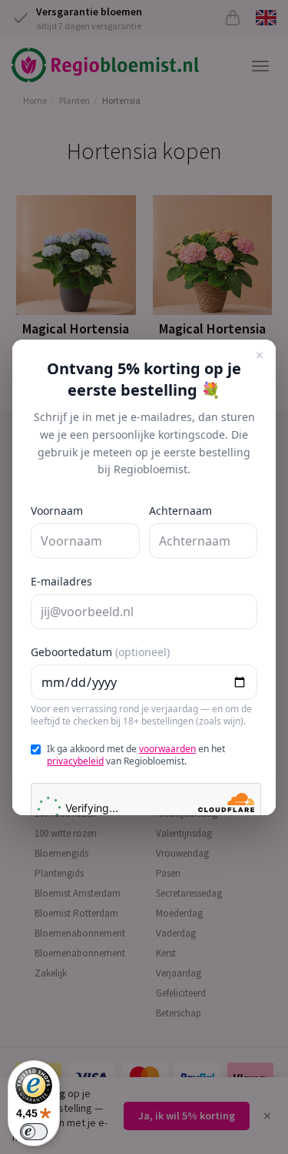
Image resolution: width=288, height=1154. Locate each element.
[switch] (34, 1131)
